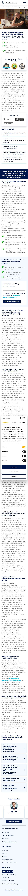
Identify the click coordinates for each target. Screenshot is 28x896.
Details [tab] (14, 422)
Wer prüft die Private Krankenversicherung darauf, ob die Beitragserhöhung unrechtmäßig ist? (9, 748)
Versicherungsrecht (8, 835)
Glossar (4, 856)
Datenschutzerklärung (9, 874)
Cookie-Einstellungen (8, 880)
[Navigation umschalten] (24, 2)
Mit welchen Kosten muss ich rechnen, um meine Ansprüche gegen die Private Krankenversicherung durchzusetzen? (11, 769)
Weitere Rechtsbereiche (9, 842)
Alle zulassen (14, 467)
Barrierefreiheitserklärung (10, 884)
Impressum (5, 877)
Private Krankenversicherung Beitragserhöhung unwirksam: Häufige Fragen (12, 159)
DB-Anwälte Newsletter (9, 863)
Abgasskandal (6, 832)
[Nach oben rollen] (25, 887)
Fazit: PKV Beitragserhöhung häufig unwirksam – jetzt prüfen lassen (14, 153)
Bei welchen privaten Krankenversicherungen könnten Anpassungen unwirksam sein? (10, 758)
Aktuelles (5, 850)
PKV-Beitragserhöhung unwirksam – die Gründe (14, 134)
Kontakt (4, 853)
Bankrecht (5, 838)
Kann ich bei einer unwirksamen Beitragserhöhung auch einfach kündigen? (10, 787)
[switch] (24, 451)
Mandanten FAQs (7, 859)
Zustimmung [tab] (5, 422)
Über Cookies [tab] (22, 422)
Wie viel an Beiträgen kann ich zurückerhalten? (11, 779)
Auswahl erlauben (14, 471)
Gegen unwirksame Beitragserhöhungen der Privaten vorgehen (13, 140)
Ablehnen (14, 476)
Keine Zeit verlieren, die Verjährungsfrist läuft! (10, 147)
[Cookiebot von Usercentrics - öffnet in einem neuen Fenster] (20, 418)
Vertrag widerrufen (7, 871)
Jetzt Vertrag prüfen (14, 821)
